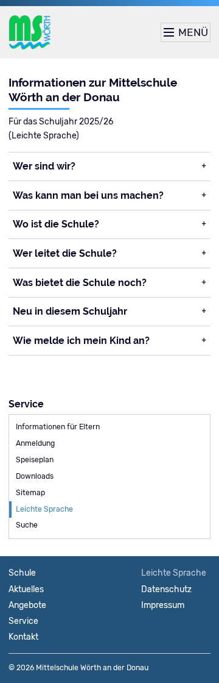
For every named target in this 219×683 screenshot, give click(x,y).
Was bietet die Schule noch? (80, 282)
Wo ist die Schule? (56, 224)
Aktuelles (26, 589)
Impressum (162, 605)
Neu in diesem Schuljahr (70, 311)
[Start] (30, 32)
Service (23, 621)
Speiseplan (35, 460)
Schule (22, 573)
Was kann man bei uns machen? (88, 195)
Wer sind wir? (44, 166)
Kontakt (23, 637)
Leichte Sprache (44, 509)
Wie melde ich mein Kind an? (81, 340)
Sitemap (30, 492)
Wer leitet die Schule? (65, 253)
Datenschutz (166, 589)
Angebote (27, 605)
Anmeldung (35, 443)
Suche (27, 525)
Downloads (35, 476)
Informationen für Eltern (58, 427)
